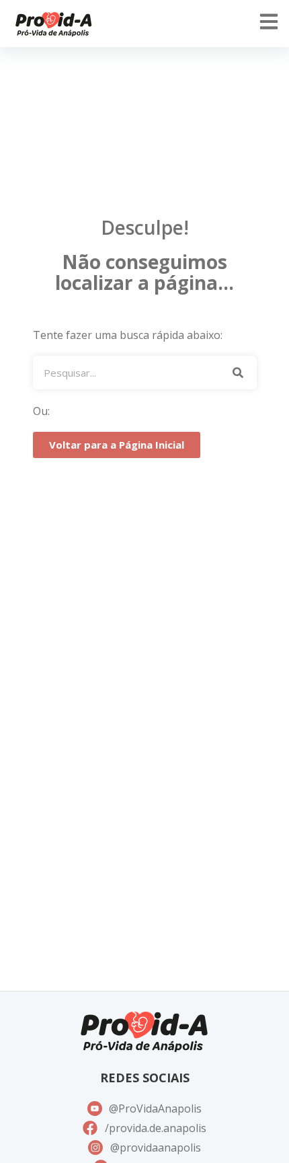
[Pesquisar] (238, 372)
